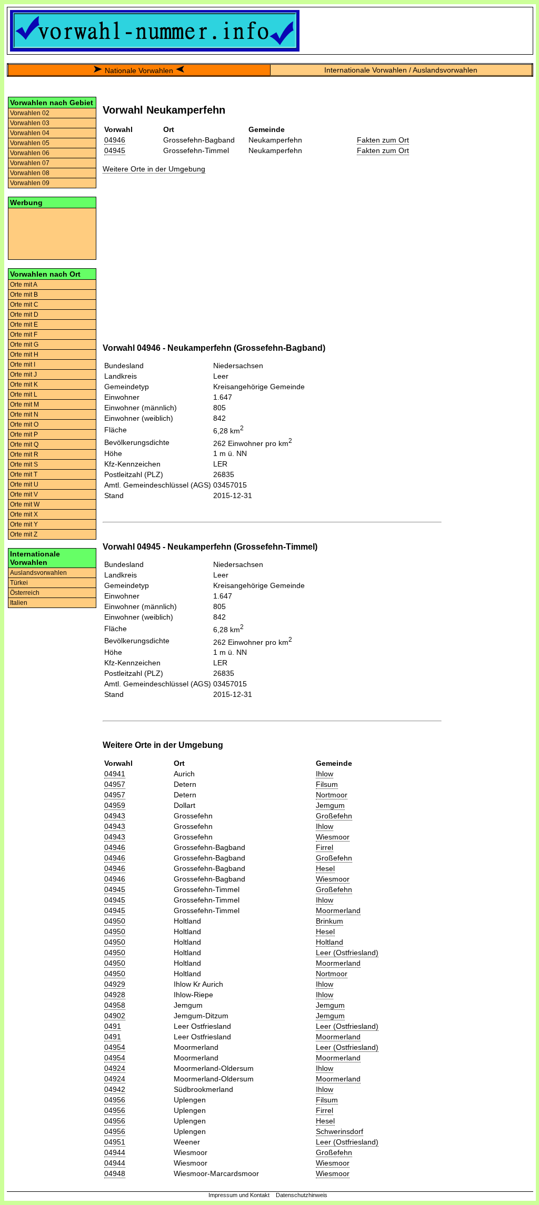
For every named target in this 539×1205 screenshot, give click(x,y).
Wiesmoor (333, 837)
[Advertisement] (52, 233)
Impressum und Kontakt (239, 1195)
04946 (114, 140)
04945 (114, 150)
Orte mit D (24, 314)
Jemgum (330, 805)
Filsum (327, 784)
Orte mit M (24, 404)
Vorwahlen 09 (29, 183)
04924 (114, 1068)
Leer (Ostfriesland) (347, 952)
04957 (114, 784)
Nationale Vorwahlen (139, 70)
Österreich (24, 592)
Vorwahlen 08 (29, 173)
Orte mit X (24, 514)
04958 (114, 1005)
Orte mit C (24, 304)
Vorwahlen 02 (29, 113)
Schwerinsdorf (339, 1131)
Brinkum (329, 921)
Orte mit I (22, 364)
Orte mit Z (23, 534)
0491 (112, 1026)
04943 (114, 816)
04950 (114, 921)
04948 (114, 1173)
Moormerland (338, 910)
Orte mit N (24, 414)
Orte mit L (23, 394)
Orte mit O (24, 424)
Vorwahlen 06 (29, 153)
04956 (114, 1100)
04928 (114, 994)
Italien (18, 602)
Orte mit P (24, 434)
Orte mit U (24, 484)
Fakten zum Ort (383, 140)
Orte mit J (23, 374)
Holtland (329, 942)
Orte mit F (23, 334)
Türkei (19, 582)
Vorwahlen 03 (29, 123)
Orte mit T (23, 474)
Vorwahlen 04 (29, 133)
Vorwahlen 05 (29, 143)
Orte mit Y (24, 524)
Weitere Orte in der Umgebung (154, 169)
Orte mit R (24, 454)
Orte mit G (24, 344)
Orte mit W (24, 504)
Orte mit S (24, 464)
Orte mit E (24, 324)
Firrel (324, 847)
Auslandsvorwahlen (38, 572)
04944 (114, 1152)
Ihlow (324, 773)
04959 (114, 805)
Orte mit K (24, 384)
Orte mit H (24, 354)
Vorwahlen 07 (29, 163)
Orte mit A (23, 284)
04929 (114, 984)
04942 (114, 1089)
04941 (114, 773)
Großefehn (334, 816)
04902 (114, 1015)
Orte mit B (24, 294)
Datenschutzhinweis (301, 1195)
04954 (114, 1047)
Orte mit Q (24, 444)
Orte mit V (24, 494)
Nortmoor (331, 795)
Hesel (325, 868)
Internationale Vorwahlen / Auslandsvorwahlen (400, 70)
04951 (114, 1142)
